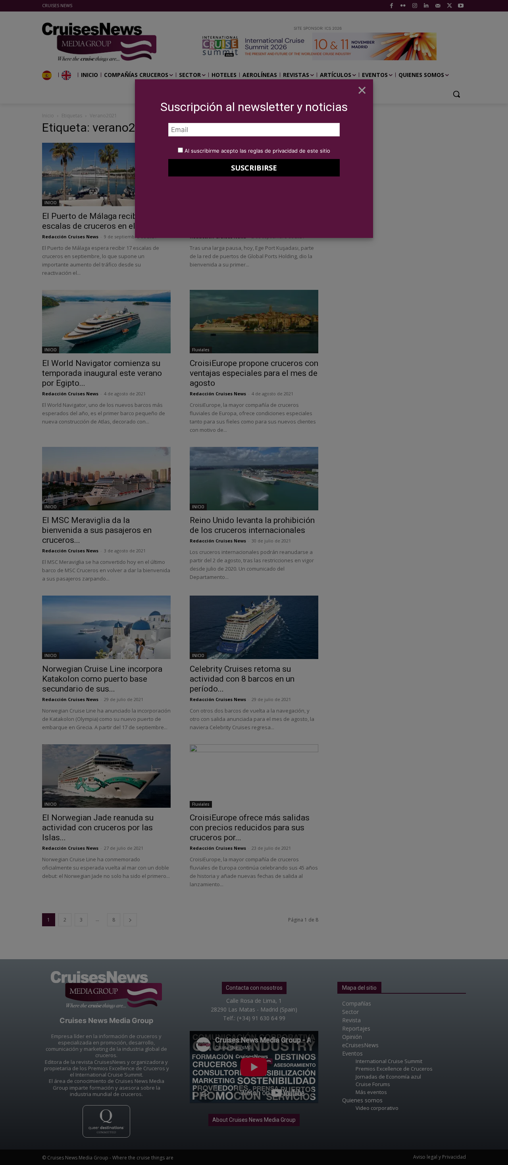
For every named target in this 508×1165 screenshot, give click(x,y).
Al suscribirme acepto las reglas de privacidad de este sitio (257, 151)
